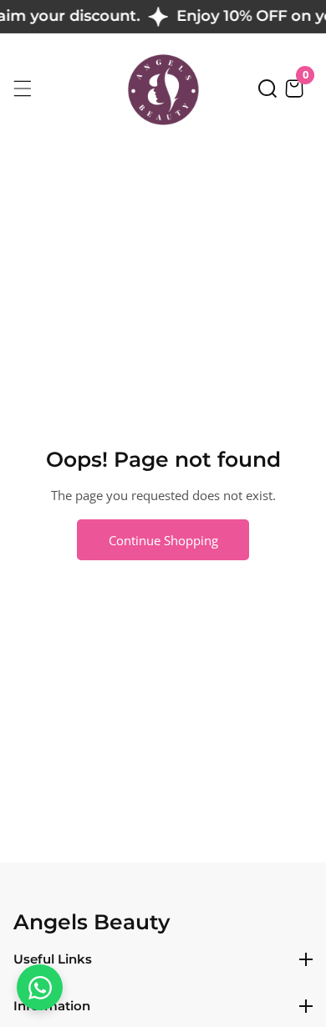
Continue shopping (163, 540)
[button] (267, 88)
